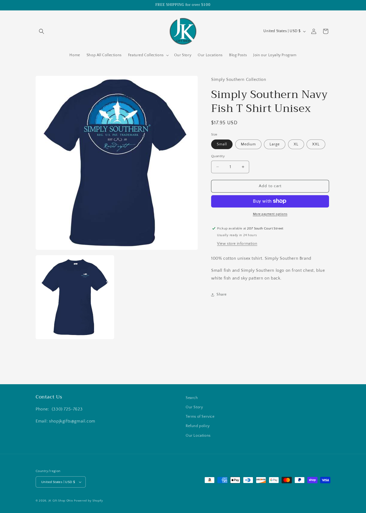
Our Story (194, 407)
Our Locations (198, 435)
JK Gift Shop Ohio (60, 500)
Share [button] (221, 294)
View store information (237, 244)
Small (222, 144)
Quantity (218, 156)
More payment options (270, 214)
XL (296, 144)
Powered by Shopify (88, 500)
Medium (248, 144)
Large (275, 144)
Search (192, 398)
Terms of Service (200, 416)
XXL (316, 144)
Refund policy (198, 426)
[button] (41, 31)
